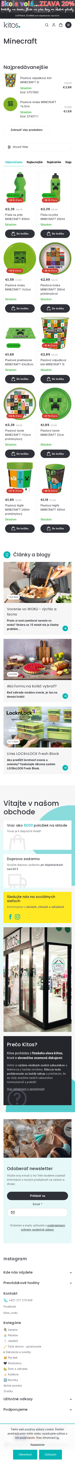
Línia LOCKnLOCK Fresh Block (33, 753)
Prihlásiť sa (37, 1195)
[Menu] (68, 25)
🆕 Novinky (10, 1380)
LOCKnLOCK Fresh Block (23, 768)
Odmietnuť (25, 1454)
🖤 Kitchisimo (12, 1363)
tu (58, 1437)
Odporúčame (13, 162)
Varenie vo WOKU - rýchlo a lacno (32, 612)
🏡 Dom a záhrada (15, 1369)
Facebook (9, 1306)
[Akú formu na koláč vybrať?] (37, 659)
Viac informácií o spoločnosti (25, 1089)
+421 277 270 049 (20, 1300)
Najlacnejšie (35, 162)
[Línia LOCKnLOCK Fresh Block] (37, 727)
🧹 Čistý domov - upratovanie (22, 1346)
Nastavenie (38, 1444)
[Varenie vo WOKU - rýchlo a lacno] (37, 582)
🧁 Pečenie (10, 1335)
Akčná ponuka (12, 1385)
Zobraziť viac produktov (27, 129)
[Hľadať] (46, 24)
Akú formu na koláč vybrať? (32, 686)
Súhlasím (50, 1454)
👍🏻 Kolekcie (10, 1374)
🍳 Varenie (10, 1329)
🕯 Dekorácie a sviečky (17, 1352)
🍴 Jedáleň (10, 1341)
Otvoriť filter (20, 147)
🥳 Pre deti (10, 1357)
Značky (8, 1391)
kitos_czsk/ (10, 1313)
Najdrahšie (54, 162)
